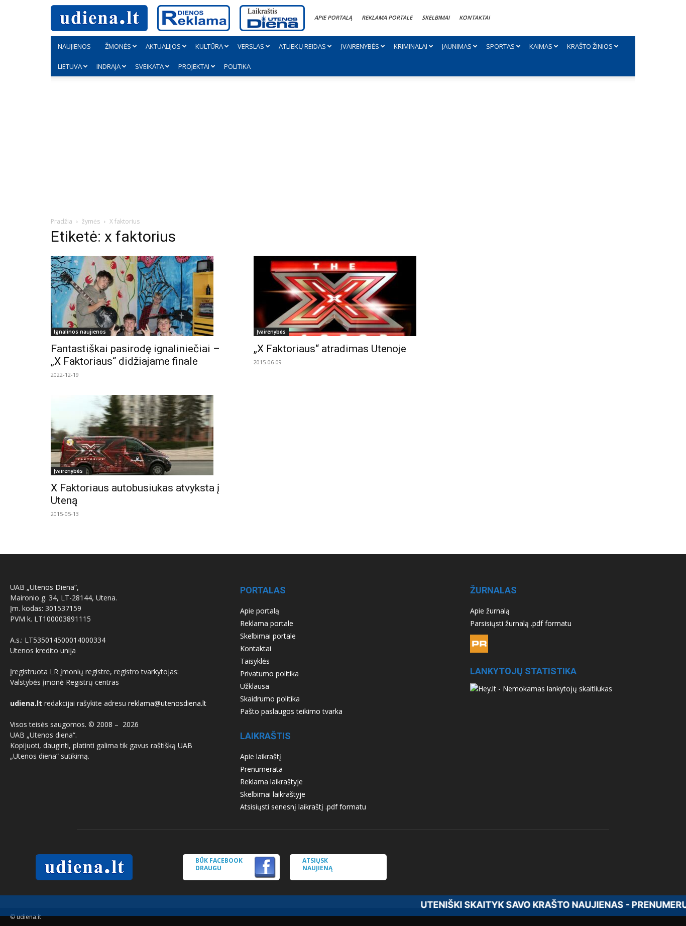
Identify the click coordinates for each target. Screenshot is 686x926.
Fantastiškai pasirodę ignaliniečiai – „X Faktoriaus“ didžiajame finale (135, 355)
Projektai (193, 66)
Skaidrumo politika (270, 698)
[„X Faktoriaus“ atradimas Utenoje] (343, 296)
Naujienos (74, 46)
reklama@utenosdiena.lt (167, 703)
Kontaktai (474, 17)
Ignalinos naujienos (80, 331)
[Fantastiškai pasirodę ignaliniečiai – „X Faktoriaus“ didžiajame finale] (140, 296)
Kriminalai (410, 46)
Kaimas (540, 46)
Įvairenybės (359, 46)
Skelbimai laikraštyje (272, 794)
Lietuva (70, 66)
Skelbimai (435, 17)
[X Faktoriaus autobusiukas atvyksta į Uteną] (140, 435)
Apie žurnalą (490, 610)
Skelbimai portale (268, 636)
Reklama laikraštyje (271, 781)
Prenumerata (261, 769)
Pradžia (61, 221)
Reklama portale (387, 17)
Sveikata (149, 66)
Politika (237, 66)
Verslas (251, 46)
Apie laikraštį (260, 756)
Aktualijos (163, 46)
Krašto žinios (590, 46)
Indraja (108, 66)
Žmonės (118, 46)
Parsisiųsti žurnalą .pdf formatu (520, 623)
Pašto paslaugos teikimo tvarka (291, 711)
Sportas (500, 46)
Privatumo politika (269, 673)
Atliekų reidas (302, 46)
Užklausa (254, 686)
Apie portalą (333, 17)
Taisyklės (255, 661)
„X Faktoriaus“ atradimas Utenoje (330, 349)
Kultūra (209, 46)
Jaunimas (457, 46)
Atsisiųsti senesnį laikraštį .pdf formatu (303, 806)
